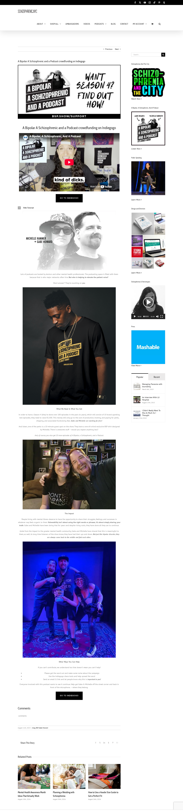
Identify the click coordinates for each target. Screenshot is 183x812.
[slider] (146, 316)
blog (33, 728)
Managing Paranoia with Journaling (152, 385)
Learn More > (136, 199)
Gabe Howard (43, 728)
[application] (148, 302)
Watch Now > (136, 99)
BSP (37, 728)
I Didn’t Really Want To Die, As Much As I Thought (151, 412)
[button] (160, 23)
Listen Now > (136, 149)
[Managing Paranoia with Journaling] (136, 384)
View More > (136, 365)
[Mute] (157, 316)
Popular (139, 377)
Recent (157, 377)
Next (117, 49)
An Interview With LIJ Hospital (150, 398)
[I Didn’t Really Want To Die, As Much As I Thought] (136, 411)
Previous (108, 49)
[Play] (134, 316)
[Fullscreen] (161, 316)
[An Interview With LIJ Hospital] (136, 397)
